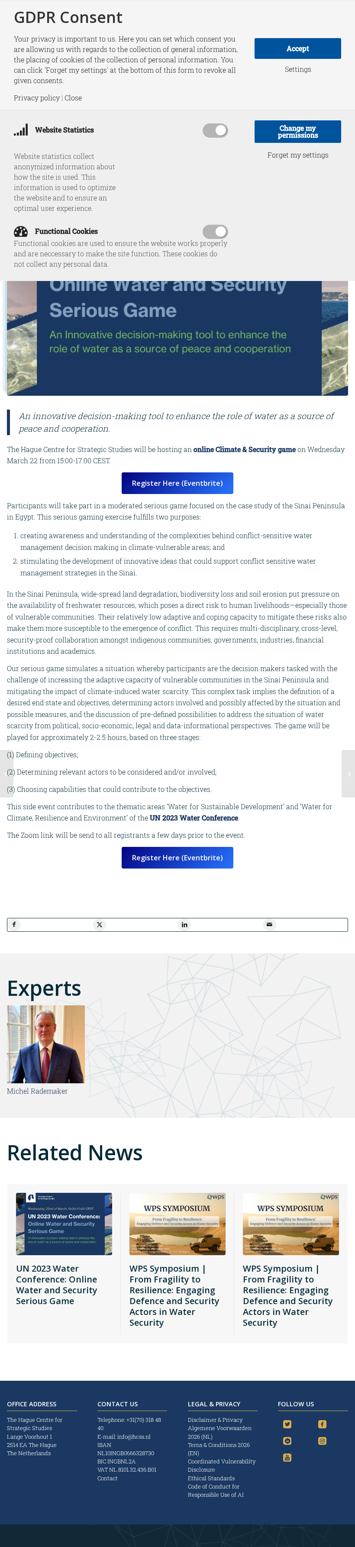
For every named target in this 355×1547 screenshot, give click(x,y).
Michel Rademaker (37, 1090)
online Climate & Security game (245, 449)
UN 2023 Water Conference (194, 817)
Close (73, 97)
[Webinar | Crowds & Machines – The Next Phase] (6, 774)
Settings (298, 69)
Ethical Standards (211, 1478)
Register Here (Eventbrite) (177, 483)
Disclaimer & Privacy (215, 1419)
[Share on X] (99, 924)
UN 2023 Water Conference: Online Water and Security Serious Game (56, 1285)
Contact (107, 1478)
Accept (298, 48)
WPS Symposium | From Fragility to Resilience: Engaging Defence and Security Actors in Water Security (174, 1295)
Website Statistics (63, 129)
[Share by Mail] (269, 924)
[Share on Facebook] (13, 924)
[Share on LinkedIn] (184, 924)
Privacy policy (37, 97)
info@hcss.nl (134, 1436)
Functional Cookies (65, 231)
